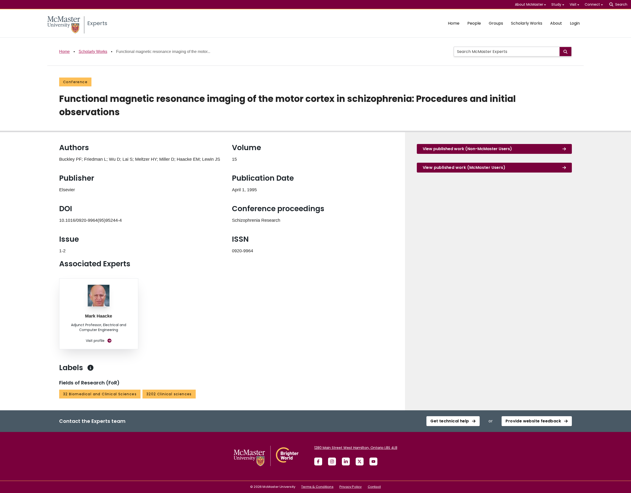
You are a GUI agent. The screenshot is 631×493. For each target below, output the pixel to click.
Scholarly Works (526, 23)
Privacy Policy (350, 486)
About (556, 23)
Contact (374, 486)
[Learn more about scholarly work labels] (90, 367)
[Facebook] (318, 461)
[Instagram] (332, 461)
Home (453, 23)
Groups (496, 23)
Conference (75, 82)
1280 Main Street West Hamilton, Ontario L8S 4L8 (355, 448)
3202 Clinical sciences (169, 394)
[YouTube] (373, 461)
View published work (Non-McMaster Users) (467, 149)
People (474, 23)
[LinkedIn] (346, 461)
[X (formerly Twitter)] (360, 461)
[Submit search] (565, 51)
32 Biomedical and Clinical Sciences (100, 394)
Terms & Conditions (317, 486)
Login (575, 23)
